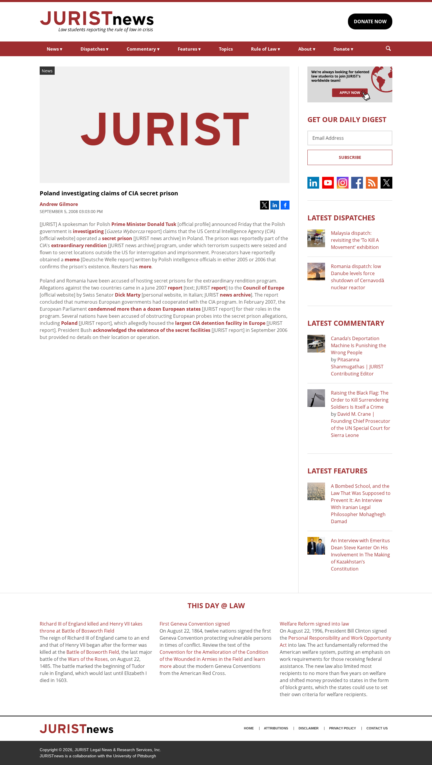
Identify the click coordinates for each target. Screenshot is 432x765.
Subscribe (350, 157)
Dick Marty (127, 295)
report (175, 288)
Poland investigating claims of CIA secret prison (109, 193)
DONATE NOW (370, 21)
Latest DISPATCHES (341, 217)
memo (72, 259)
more (145, 266)
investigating (88, 231)
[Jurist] (97, 22)
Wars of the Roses (88, 659)
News (54, 49)
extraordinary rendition (79, 245)
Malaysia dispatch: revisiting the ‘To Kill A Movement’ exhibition (355, 240)
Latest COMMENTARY (345, 323)
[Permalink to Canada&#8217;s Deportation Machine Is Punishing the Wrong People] (316, 343)
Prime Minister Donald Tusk (143, 224)
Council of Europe (263, 288)
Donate (343, 49)
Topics (226, 49)
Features (189, 49)
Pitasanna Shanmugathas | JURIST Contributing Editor (357, 366)
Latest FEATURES (337, 470)
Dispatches (94, 49)
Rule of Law (265, 49)
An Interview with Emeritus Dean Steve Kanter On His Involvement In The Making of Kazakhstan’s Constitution (360, 554)
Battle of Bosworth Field (92, 652)
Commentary (143, 49)
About (306, 49)
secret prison (117, 238)
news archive (235, 295)
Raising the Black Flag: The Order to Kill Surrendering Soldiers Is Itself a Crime (360, 400)
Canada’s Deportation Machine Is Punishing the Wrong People (358, 345)
